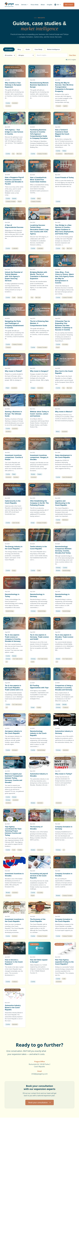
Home (17, 4)
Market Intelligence (53, 49)
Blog (19, 49)
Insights (49, 4)
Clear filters (72, 55)
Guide (28, 49)
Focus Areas (34, 4)
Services (23, 4)
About (43, 4)
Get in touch (69, 4)
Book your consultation (38, 1102)
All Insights (9, 49)
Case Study (38, 49)
